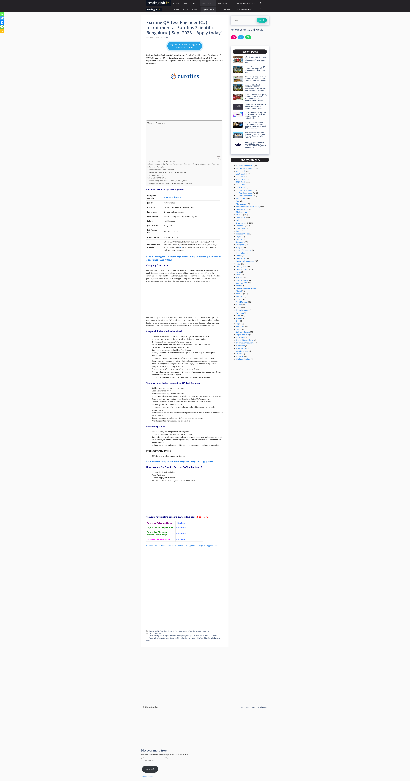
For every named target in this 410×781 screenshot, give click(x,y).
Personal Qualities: (156, 175)
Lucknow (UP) (241, 283)
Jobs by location (224, 3)
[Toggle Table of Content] (217, 158)
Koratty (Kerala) (242, 280)
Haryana (239, 247)
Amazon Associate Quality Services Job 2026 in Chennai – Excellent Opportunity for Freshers (256, 135)
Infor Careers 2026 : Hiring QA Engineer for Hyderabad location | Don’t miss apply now (255, 59)
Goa (237, 231)
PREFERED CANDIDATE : (157, 178)
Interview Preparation (245, 3)
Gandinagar (241, 228)
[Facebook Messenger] (2, 22)
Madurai (239, 285)
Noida (238, 304)
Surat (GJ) (240, 337)
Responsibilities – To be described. (161, 170)
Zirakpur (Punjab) (243, 359)
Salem (238, 329)
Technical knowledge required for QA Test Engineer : (168, 172)
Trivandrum (241, 348)
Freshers (195, 3)
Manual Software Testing (246, 288)
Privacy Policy (244, 707)
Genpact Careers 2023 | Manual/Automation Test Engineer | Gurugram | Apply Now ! (181, 545)
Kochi (238, 274)
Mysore (239, 296)
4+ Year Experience (194, 631)
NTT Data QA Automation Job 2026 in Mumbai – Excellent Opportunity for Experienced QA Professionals (255, 125)
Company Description (157, 167)
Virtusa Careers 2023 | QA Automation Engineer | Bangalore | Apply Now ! (179, 461)
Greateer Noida (242, 234)
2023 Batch (240, 182)
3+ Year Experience (179, 631)
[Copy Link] (2, 31)
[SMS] (2, 27)
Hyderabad (240, 253)
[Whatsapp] (2, 14)
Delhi (238, 220)
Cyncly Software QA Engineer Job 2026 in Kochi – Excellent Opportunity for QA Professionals (255, 115)
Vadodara (240, 356)
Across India (241, 198)
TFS (180, 247)
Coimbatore (241, 217)
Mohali (239, 291)
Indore (239, 255)
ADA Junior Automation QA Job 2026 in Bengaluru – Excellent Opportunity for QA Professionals (255, 145)
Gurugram (240, 242)
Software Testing (243, 332)
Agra (238, 201)
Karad (238, 272)
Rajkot (238, 324)
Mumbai (239, 294)
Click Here (202, 516)
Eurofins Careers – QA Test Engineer (162, 161)
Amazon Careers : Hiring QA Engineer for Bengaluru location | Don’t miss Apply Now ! (255, 69)
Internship (240, 258)
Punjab (239, 318)
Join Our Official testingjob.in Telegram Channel (186, 46)
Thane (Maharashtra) (244, 340)
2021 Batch (240, 176)
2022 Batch (240, 179)
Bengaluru (205, 631)
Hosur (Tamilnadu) (243, 250)
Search (261, 20)
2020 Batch (240, 174)
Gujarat (239, 236)
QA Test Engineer (155, 633)
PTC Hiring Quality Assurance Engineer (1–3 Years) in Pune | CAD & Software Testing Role (255, 78)
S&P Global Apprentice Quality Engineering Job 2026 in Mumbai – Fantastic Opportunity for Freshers (256, 97)
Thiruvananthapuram (245, 343)
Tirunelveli (240, 345)
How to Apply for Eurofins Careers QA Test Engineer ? (168, 181)
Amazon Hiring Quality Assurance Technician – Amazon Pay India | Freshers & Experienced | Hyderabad (255, 87)
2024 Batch (240, 184)
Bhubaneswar (241, 212)
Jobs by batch (241, 266)
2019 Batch (240, 171)
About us (263, 707)
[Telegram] (2, 18)
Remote (239, 326)
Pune (238, 315)
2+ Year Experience (165, 631)
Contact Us (255, 707)
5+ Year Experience (244, 195)
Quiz (238, 321)
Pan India (240, 313)
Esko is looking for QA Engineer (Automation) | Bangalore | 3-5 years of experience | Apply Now (184, 164)
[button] (261, 3)
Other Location (242, 310)
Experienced (206, 3)
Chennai (239, 215)
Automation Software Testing (248, 206)
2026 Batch (240, 187)
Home (185, 3)
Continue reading (147, 776)
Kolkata (239, 277)
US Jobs (176, 3)
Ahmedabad (241, 204)
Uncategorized (242, 351)
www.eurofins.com (172, 197)
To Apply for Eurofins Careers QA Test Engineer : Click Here (170, 183)
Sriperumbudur (242, 334)
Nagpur (239, 299)
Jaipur (238, 264)
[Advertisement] (184, 103)
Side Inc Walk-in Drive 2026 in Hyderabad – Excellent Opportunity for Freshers (255, 106)
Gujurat (239, 239)
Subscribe (149, 769)
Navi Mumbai (241, 302)
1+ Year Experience (244, 165)
